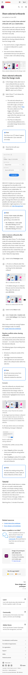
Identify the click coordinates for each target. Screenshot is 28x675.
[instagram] (6, 665)
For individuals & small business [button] (9, 640)
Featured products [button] (6, 657)
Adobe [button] (4, 654)
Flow (23, 107)
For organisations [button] (6, 647)
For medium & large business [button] (9, 643)
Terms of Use (4, 670)
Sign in (24, 2)
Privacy (19, 668)
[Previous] (8, 586)
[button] (19, 2)
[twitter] (8, 665)
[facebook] (3, 665)
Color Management (17, 206)
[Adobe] (8, 2)
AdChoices (21, 672)
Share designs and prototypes (12, 526)
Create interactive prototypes (13, 329)
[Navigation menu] (2, 2)
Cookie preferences (12, 670)
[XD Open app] (26, 7)
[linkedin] (11, 665)
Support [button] (4, 650)
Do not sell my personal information (9, 672)
